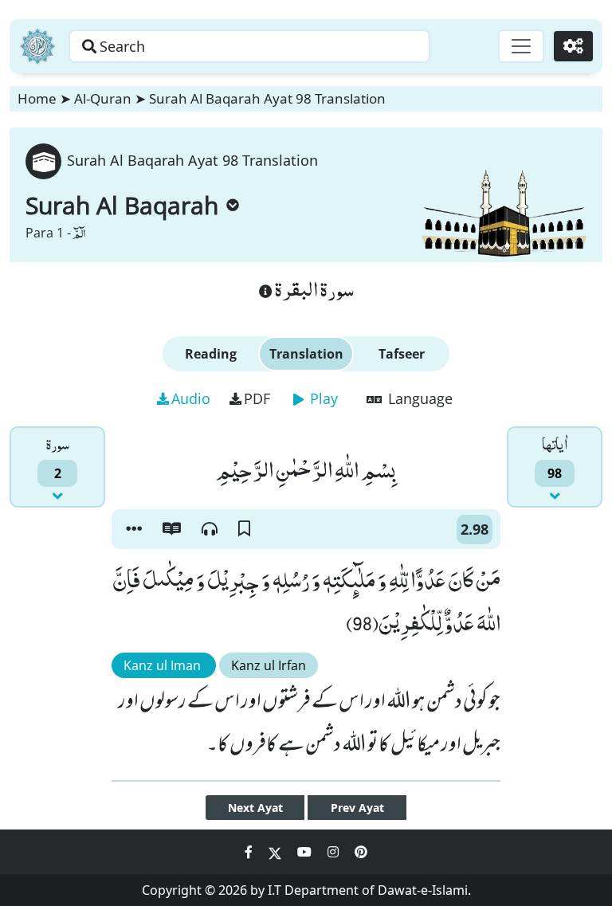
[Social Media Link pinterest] (361, 852)
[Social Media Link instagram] (335, 852)
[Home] (37, 46)
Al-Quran (102, 98)
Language (418, 398)
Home (37, 98)
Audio (190, 398)
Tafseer (402, 354)
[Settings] (573, 46)
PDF (257, 398)
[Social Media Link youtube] (306, 852)
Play (322, 398)
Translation (306, 354)
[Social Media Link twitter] (276, 852)
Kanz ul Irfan (268, 665)
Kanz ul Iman (164, 665)
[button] (134, 529)
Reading (211, 354)
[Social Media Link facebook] (250, 852)
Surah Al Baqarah (122, 205)
